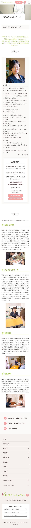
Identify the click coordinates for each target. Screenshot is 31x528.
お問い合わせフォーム (15, 195)
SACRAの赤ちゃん (7, 480)
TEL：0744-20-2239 (15, 198)
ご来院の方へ (6, 443)
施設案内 (5, 462)
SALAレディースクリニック (11, 512)
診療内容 (5, 453)
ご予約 (19, 2)
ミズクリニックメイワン (10, 515)
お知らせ (5, 471)
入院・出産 (6, 457)
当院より (5, 448)
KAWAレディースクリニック (11, 509)
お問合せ (5, 466)
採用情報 (5, 476)
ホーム (4, 439)
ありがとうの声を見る (8, 485)
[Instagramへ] (25, 2)
